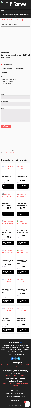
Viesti (2, 108)
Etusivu (4, 20)
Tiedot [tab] (4, 68)
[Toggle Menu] (2, 11)
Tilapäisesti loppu (7, 186)
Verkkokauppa (11, 20)
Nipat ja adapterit (6, 22)
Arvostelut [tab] (10, 68)
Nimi (2, 94)
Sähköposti (4, 101)
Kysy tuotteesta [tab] (19, 68)
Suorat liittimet (16, 22)
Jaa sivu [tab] (4, 72)
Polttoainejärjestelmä (23, 20)
